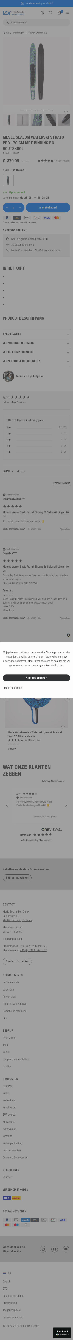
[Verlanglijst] (50, 12)
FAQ (5, 1018)
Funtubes (8, 1086)
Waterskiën (18, 32)
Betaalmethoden (11, 982)
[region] (36, 805)
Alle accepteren (36, 677)
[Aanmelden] (42, 12)
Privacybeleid (10, 1302)
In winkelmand (48, 207)
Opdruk (6, 1281)
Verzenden (8, 989)
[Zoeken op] (50, 13)
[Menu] (66, 13)
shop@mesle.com (12, 938)
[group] (36, 397)
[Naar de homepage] (13, 12)
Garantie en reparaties (14, 1011)
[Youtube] (66, 1249)
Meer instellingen (13, 687)
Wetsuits (7, 1136)
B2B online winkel (17, 877)
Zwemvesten (9, 1128)
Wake (6, 1093)
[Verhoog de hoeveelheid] (20, 207)
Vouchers (8, 1177)
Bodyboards (9, 1121)
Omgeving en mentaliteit (16, 1059)
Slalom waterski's (37, 32)
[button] (7, 805)
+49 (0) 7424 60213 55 (33, 950)
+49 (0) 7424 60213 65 (32, 945)
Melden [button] (33, 529)
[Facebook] (54, 1249)
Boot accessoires (12, 1150)
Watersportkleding (12, 1143)
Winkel (6, 1052)
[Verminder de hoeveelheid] (7, 207)
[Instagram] (43, 1249)
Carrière (7, 1066)
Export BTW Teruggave (14, 1003)
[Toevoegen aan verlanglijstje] (66, 112)
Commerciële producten (15, 1157)
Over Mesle (9, 1037)
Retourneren (9, 996)
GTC (5, 1288)
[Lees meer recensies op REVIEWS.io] (52, 830)
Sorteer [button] (7, 471)
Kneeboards (9, 1107)
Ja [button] (28, 529)
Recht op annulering (13, 1295)
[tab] (62, 483)
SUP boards (9, 1114)
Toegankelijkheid (12, 1310)
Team (6, 1044)
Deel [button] (39, 529)
